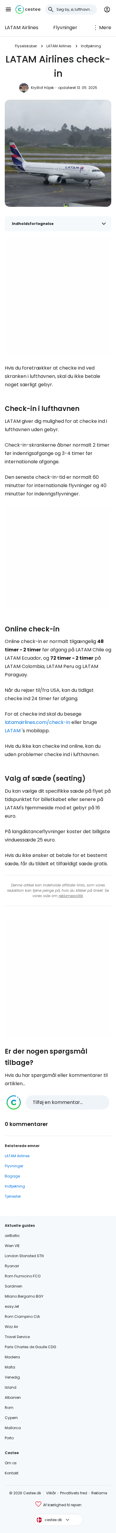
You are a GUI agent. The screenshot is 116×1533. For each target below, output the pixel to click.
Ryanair (12, 1265)
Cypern (11, 1417)
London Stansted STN (24, 1255)
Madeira (12, 1357)
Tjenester (13, 1196)
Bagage (12, 1176)
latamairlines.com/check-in (37, 722)
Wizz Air (11, 1326)
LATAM (13, 730)
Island (10, 1387)
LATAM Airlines (21, 27)
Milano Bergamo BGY (24, 1296)
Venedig (12, 1377)
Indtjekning (91, 46)
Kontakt (11, 1473)
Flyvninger (65, 27)
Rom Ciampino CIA (22, 1316)
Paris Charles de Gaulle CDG (30, 1346)
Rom (9, 1407)
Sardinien (13, 1286)
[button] (8, 9)
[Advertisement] (58, 296)
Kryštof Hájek (42, 87)
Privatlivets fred (73, 1493)
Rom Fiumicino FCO (22, 1276)
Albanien (13, 1397)
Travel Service (17, 1336)
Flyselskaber (26, 46)
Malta (10, 1367)
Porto (9, 1437)
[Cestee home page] (27, 9)
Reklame (99, 1493)
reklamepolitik (71, 895)
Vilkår (51, 1493)
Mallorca (13, 1427)
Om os (11, 1462)
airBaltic (12, 1235)
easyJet (12, 1306)
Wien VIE (12, 1245)
